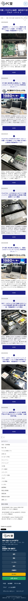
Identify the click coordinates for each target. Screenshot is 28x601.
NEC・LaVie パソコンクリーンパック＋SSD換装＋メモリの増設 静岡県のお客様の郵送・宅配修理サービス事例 (14, 359)
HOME (2, 18)
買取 (14, 558)
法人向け (14, 574)
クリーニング (5, 463)
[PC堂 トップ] (6, 3)
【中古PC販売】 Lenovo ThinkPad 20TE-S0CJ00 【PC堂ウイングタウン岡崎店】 (12, 518)
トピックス (4, 472)
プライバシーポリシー (9, 591)
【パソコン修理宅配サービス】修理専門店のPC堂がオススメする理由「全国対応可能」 (14, 414)
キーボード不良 (6, 457)
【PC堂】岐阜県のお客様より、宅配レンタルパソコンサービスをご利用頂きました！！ (14, 84)
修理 (14, 554)
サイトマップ (20, 591)
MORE (14, 72)
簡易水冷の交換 (6, 496)
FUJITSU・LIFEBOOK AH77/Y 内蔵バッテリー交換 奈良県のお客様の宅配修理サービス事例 (14, 195)
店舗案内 (14, 570)
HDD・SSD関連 (6, 444)
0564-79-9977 (8, 549)
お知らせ (4, 454)
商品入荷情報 (5, 490)
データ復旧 (4, 469)
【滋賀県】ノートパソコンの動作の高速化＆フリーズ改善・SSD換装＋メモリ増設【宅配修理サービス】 (14, 28)
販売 (14, 566)
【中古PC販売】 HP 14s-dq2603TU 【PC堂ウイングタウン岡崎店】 (14, 513)
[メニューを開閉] (25, 3)
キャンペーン (5, 460)
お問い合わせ (14, 578)
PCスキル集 (17, 583)
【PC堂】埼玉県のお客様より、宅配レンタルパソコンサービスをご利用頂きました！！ (14, 249)
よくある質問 (11, 587)
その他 (3, 466)
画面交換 (4, 493)
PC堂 (4, 583)
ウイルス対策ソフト (7, 450)
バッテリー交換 (6, 475)
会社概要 (10, 583)
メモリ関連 (4, 481)
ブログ (3, 478)
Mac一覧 (4, 447)
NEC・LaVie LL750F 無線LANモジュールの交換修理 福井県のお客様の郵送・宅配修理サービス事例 (14, 305)
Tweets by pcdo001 (6, 526)
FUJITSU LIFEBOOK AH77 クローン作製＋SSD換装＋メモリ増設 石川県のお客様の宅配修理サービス (14, 140)
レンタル (4, 484)
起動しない (4, 499)
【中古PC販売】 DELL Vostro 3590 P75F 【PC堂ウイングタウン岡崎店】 (12, 508)
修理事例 (4, 487)
